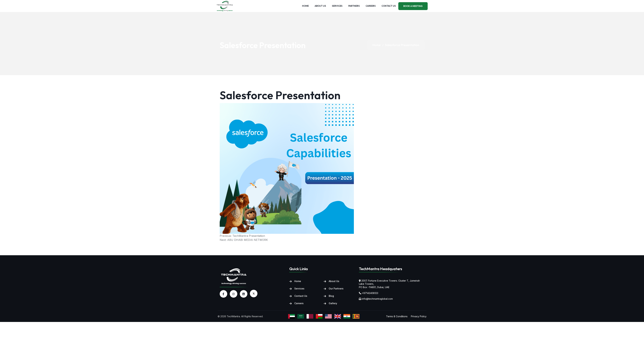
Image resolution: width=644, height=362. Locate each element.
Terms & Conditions (397, 316)
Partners (354, 6)
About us (320, 6)
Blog (331, 295)
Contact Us (300, 295)
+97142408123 (370, 293)
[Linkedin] (243, 294)
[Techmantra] (234, 276)
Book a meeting (413, 6)
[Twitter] (253, 293)
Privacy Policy (418, 316)
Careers (371, 6)
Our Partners (336, 288)
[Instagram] (233, 294)
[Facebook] (223, 294)
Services (337, 6)
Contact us (389, 6)
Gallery (333, 303)
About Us (334, 281)
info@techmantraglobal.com (377, 298)
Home (305, 6)
